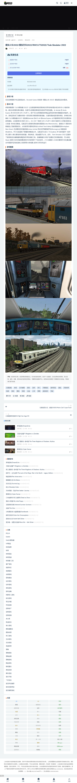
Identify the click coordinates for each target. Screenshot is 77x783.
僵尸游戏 (9, 564)
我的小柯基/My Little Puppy (14, 501)
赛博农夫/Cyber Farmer (24, 449)
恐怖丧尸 (9, 608)
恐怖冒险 (9, 612)
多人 (38, 715)
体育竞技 (9, 554)
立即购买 (38, 73)
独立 (38, 736)
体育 (7, 550)
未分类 (8, 618)
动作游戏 (9, 584)
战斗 (16, 725)
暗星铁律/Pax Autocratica (14, 476)
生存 (60, 736)
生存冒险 (9, 639)
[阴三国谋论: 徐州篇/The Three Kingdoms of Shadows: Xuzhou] (10, 443)
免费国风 (9, 571)
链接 (29, 396)
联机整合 (9, 666)
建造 (59, 387)
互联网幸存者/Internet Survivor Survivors (18, 504)
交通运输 (9, 387)
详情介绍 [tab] (10, 35)
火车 (33, 391)
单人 (39, 387)
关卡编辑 (22, 387)
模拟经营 (27, 40)
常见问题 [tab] (19, 35)
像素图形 (38, 704)
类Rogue (60, 742)
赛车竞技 (9, 673)
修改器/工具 (10, 560)
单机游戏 (9, 588)
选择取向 (16, 749)
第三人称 (59, 739)
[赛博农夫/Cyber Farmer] (10, 451)
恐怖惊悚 (9, 615)
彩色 (38, 722)
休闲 (15, 387)
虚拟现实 (45, 391)
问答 (38, 781)
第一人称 (38, 739)
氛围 (23, 391)
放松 (13, 391)
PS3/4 (8, 533)
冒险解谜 (9, 578)
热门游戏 (9, 636)
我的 (54, 781)
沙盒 (28, 391)
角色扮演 (9, 670)
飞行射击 (9, 680)
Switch (8, 537)
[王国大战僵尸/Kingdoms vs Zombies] (10, 436)
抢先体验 (38, 725)
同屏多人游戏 (10, 595)
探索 (16, 729)
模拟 (18, 391)
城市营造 (53, 387)
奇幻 (60, 715)
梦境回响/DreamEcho (23, 426)
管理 (38, 742)
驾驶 (52, 391)
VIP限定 (8, 543)
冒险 (28, 387)
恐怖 (60, 722)
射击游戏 (9, 598)
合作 (16, 715)
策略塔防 (9, 653)
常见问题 (9, 601)
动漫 (16, 711)
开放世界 (66, 387)
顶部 (69, 781)
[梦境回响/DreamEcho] (10, 428)
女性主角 (16, 718)
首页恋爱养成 (10, 687)
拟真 (7, 391)
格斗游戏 (9, 625)
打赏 (9, 396)
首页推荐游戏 (10, 690)
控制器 (38, 729)
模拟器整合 (9, 629)
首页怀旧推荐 (10, 683)
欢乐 (38, 732)
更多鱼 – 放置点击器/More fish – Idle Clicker (20, 522)
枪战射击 (9, 622)
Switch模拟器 (10, 540)
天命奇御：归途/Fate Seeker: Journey (17, 490)
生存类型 (9, 642)
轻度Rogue (60, 746)
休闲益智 (9, 547)
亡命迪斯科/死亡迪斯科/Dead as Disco (18, 497)
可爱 (60, 711)
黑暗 (60, 749)
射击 (38, 718)
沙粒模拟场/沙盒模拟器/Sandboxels (17, 511)
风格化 (38, 749)
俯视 (16, 704)
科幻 (16, 739)
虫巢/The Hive (10, 508)
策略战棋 (9, 656)
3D (38, 701)
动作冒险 (19, 436)
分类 (23, 781)
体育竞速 (9, 557)
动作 (33, 387)
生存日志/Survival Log (12, 483)
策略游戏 (9, 659)
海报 (22, 396)
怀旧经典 (9, 605)
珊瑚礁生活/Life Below (13, 480)
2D (16, 701)
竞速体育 (9, 646)
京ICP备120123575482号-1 (34, 771)
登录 (67, 3)
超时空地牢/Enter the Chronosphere (17, 515)
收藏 (16, 396)
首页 (14, 40)
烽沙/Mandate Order (12, 487)
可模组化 (45, 387)
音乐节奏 (9, 677)
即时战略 (9, 591)
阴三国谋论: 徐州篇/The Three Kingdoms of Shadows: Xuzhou (36, 441)
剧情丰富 (16, 708)
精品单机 (9, 663)
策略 (39, 391)
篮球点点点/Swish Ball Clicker (15, 519)
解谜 (38, 746)
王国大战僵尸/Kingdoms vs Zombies (28, 434)
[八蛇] (6, 49)
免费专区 (19, 428)
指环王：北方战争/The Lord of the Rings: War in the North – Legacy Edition (29, 473)
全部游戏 (20, 40)
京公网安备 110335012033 (51, 771)
